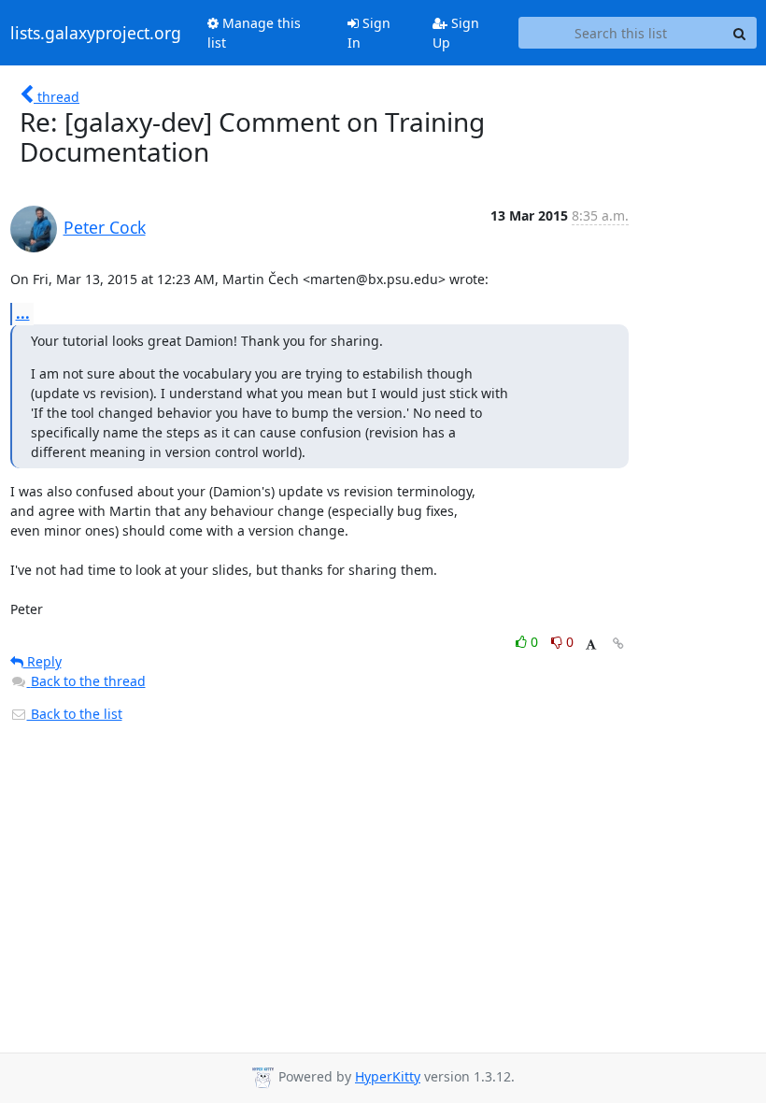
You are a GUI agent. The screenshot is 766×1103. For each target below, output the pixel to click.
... (23, 313)
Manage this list (254, 32)
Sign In (369, 32)
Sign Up (456, 32)
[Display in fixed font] (590, 644)
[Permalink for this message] (618, 643)
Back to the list (74, 714)
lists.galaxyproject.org (95, 32)
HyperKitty (387, 1076)
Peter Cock (105, 227)
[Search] (740, 33)
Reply (42, 661)
